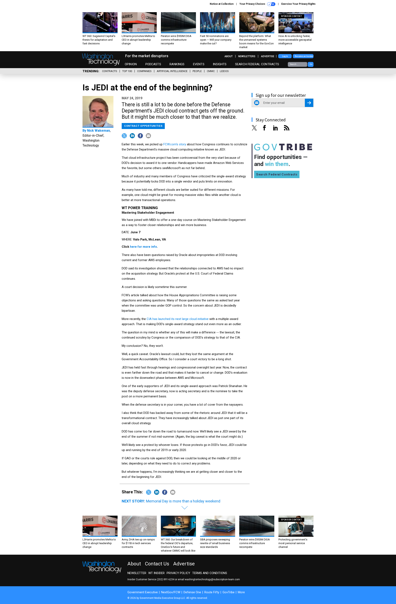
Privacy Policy (178, 573)
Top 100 (127, 71)
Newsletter (136, 573)
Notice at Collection (221, 3)
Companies (144, 71)
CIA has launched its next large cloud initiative (178, 319)
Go (311, 64)
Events (198, 64)
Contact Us (157, 564)
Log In (285, 56)
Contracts (109, 71)
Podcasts (153, 64)
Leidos (224, 71)
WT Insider (156, 573)
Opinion (131, 64)
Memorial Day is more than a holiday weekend (183, 501)
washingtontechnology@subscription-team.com (212, 579)
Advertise (267, 56)
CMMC (211, 71)
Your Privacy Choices (252, 3)
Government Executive (142, 592)
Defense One (192, 592)
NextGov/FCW (170, 592)
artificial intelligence (172, 71)
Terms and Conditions (209, 573)
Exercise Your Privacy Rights (298, 3)
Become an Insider (304, 56)
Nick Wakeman (98, 131)
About (228, 56)
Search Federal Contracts (257, 64)
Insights (219, 64)
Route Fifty (211, 592)
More (241, 592)
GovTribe (229, 592)
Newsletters (246, 56)
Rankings (177, 64)
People (197, 71)
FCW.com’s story (174, 144)
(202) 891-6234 (165, 579)
